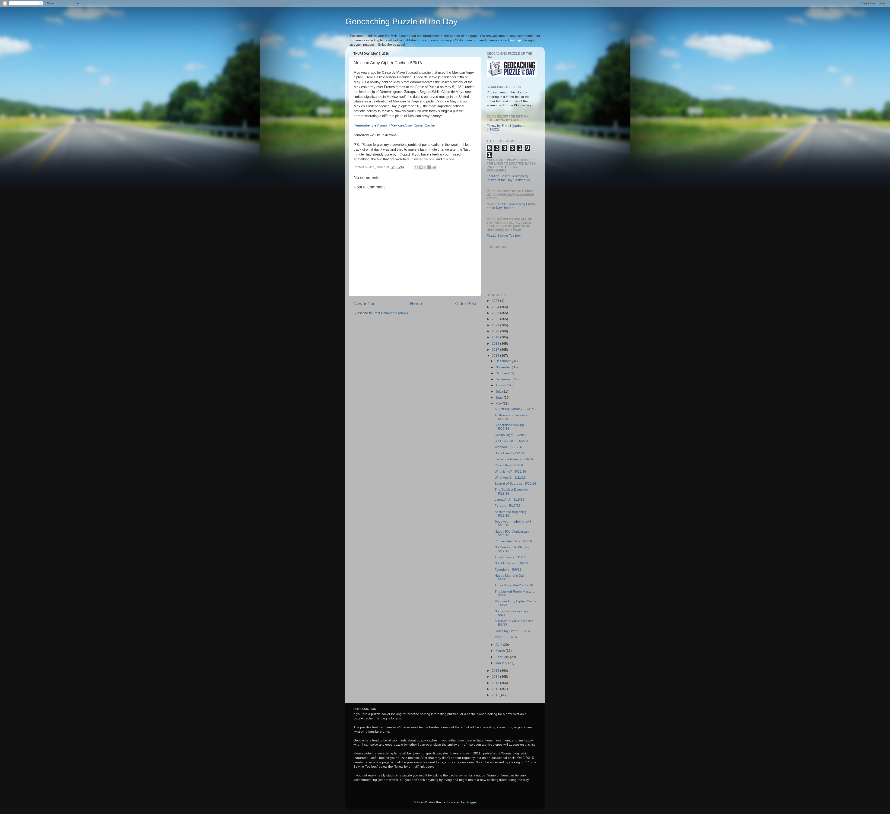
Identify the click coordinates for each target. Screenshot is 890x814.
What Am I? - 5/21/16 (510, 477)
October (502, 373)
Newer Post (365, 303)
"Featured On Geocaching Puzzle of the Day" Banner (511, 206)
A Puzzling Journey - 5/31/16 (516, 409)
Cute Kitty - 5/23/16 (509, 465)
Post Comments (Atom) (391, 313)
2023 (496, 313)
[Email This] (416, 167)
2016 (496, 355)
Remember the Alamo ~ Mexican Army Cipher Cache (394, 125)
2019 (496, 337)
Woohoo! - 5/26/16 (508, 447)
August (501, 385)
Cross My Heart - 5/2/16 (512, 631)
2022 (496, 319)
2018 (496, 343)
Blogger (471, 802)
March (501, 650)
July (499, 391)
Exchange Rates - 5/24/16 (514, 459)
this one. (449, 159)
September (504, 379)
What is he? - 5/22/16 (510, 471)
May (499, 403)
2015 (496, 670)
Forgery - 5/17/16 (507, 505)
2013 (496, 683)
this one (428, 159)
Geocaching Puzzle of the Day (401, 21)
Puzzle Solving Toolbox (504, 235)
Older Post (465, 303)
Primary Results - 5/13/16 (513, 541)
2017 (496, 349)
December (504, 361)
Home (416, 303)
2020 (496, 331)
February (503, 657)
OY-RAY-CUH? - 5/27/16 (512, 441)
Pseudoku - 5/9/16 (508, 569)
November (504, 367)
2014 (496, 676)
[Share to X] (425, 167)
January (502, 663)
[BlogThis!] (421, 167)
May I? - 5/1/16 (506, 637)
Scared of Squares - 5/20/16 (515, 483)
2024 (496, 307)
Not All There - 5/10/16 (511, 563)
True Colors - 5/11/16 (510, 557)
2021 (496, 325)
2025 (496, 300)
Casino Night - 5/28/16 (511, 435)
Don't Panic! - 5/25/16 (510, 453)
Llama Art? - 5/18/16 (509, 499)
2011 (496, 695)
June (500, 397)
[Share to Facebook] (429, 167)
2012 (496, 689)
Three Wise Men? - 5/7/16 (514, 585)
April (499, 644)
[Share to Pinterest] (434, 167)
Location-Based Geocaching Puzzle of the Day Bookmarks (508, 177)
